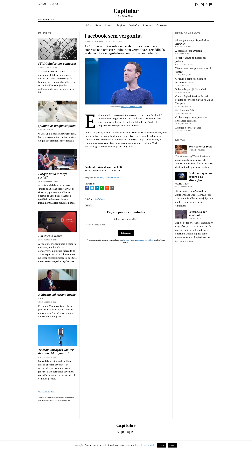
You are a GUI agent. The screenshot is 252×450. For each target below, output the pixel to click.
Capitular (126, 10)
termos (126, 240)
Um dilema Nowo (50, 236)
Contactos (161, 25)
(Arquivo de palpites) (46, 391)
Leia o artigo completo (126, 155)
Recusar (172, 445)
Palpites (121, 25)
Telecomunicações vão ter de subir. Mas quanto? (56, 351)
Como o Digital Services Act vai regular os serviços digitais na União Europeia (194, 100)
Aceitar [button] (161, 445)
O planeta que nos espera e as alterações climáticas (193, 178)
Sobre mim (148, 25)
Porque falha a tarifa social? (52, 175)
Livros (98, 25)
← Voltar (54, 4)
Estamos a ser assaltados (188, 127)
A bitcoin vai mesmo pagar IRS (56, 296)
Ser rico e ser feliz (184, 110)
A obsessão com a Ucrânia (188, 50)
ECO (88, 205)
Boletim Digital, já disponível (190, 89)
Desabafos (133, 25)
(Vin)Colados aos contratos (57, 63)
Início (88, 25)
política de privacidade (145, 240)
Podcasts (108, 25)
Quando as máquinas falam (57, 126)
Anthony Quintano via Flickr (131, 107)
